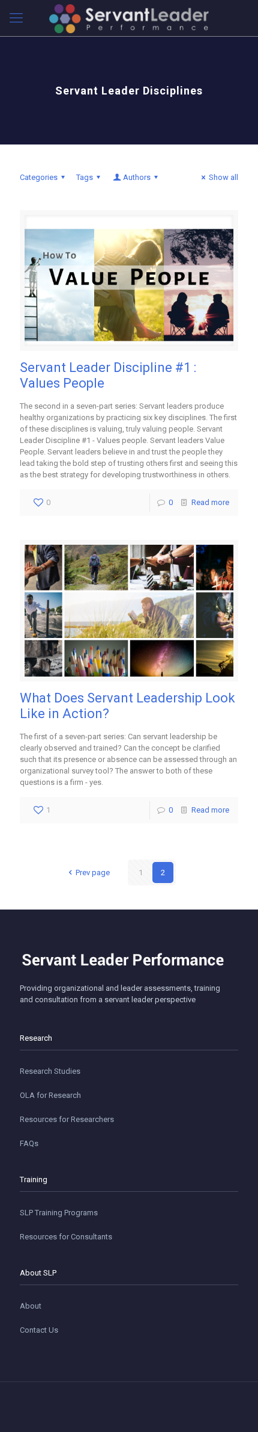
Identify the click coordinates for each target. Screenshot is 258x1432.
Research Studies (50, 1071)
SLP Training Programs (59, 1212)
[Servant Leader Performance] (129, 18)
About (30, 1305)
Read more (210, 502)
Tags (84, 177)
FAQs (29, 1143)
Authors (137, 177)
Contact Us (39, 1329)
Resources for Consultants (66, 1236)
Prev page (92, 872)
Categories (39, 177)
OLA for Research (50, 1095)
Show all (223, 177)
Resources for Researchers (67, 1119)
